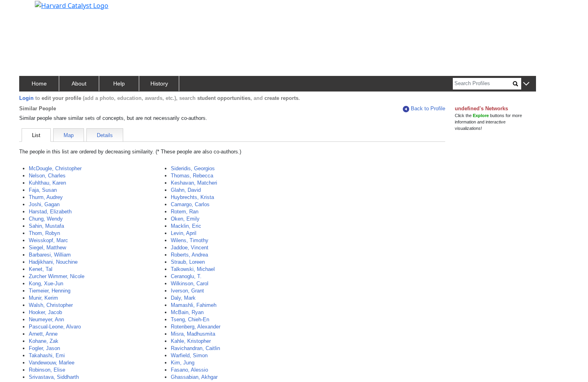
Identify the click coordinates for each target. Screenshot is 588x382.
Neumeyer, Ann (46, 319)
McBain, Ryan (187, 312)
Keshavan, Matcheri (194, 183)
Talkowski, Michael (193, 269)
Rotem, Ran (184, 212)
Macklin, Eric (186, 226)
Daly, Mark (183, 298)
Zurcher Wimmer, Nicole (56, 276)
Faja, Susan (43, 190)
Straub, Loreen (188, 262)
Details (105, 135)
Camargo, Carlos (190, 204)
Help (119, 83)
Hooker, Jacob (45, 312)
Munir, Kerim (43, 298)
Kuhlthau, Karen (47, 183)
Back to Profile (428, 108)
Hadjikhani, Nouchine (53, 262)
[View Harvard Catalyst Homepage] (71, 4)
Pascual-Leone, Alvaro (55, 327)
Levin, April (183, 233)
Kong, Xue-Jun (46, 283)
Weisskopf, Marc (48, 240)
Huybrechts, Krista (192, 197)
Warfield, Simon (189, 355)
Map (69, 135)
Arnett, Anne (43, 334)
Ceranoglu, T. (186, 276)
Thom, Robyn (44, 233)
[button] (526, 84)
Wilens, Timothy (189, 240)
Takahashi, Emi (47, 355)
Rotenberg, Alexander (195, 327)
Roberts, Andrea (189, 255)
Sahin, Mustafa (46, 226)
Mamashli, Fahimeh (193, 305)
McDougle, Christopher (55, 168)
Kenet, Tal (40, 269)
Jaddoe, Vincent (189, 248)
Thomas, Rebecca (192, 176)
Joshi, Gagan (44, 204)
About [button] (79, 83)
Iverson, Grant (187, 291)
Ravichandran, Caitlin (195, 348)
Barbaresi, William (50, 255)
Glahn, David (186, 190)
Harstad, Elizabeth (50, 212)
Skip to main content (33, 9)
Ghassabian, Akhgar (194, 377)
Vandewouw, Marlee (51, 363)
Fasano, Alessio (189, 370)
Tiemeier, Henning (49, 291)
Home (39, 83)
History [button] (159, 83)
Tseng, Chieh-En (190, 319)
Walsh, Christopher (51, 305)
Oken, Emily (185, 219)
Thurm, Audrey (46, 197)
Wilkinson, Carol (189, 283)
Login (26, 98)
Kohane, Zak (43, 341)
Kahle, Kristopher (191, 341)
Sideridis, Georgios (193, 168)
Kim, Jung (182, 363)
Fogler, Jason (44, 348)
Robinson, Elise (47, 370)
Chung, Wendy (46, 219)
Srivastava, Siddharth (54, 377)
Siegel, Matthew (47, 248)
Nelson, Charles (47, 176)
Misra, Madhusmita (193, 334)
